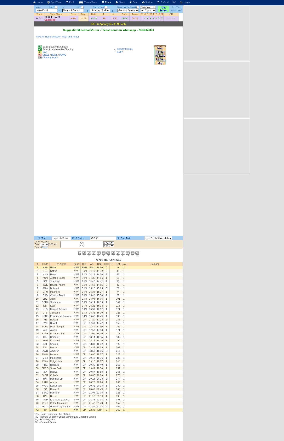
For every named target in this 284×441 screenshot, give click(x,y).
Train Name (56, 14)
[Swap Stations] (59, 10)
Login (186, 2)
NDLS (52, 7)
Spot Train (56, 2)
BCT (79, 7)
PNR (71, 2)
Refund (164, 2)
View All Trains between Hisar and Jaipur (57, 36)
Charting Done (50, 57)
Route (108, 2)
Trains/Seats (90, 2)
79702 (39, 18)
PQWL (62, 55)
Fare (135, 2)
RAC (45, 52)
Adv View (176, 7)
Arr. (114, 14)
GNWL (46, 55)
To (63, 7)
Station (149, 2)
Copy (120, 51)
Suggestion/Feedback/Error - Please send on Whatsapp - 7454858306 (108, 29)
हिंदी (174, 2)
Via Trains (176, 10)
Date (93, 14)
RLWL (54, 55)
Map (43, 238)
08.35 (135, 18)
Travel (135, 14)
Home (39, 2)
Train (39, 14)
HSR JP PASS (52, 17)
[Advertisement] (216, 33)
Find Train (125, 238)
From (38, 7)
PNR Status (78, 238)
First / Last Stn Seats (126, 7)
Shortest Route (125, 49)
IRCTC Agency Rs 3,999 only (108, 23)
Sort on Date (98, 7)
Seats (122, 2)
